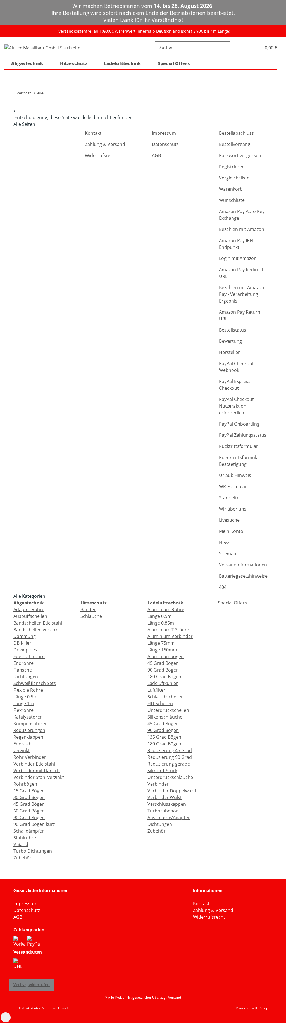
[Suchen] (234, 47)
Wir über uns (232, 509)
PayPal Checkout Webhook (236, 366)
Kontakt (93, 133)
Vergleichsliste (234, 178)
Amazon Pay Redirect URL (241, 272)
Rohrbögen (25, 784)
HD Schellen (160, 703)
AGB (156, 155)
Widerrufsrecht (101, 155)
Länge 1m (23, 703)
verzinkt (21, 750)
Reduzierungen (29, 730)
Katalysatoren (28, 717)
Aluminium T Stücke (168, 630)
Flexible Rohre (28, 690)
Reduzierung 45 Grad (169, 750)
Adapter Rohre (28, 609)
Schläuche (91, 616)
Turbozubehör (162, 811)
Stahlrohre (24, 838)
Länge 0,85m (160, 623)
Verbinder (158, 784)
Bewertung (230, 341)
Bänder (88, 609)
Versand (174, 997)
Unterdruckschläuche (170, 777)
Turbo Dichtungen (32, 851)
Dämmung (24, 636)
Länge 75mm (161, 643)
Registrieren (232, 167)
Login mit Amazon (238, 258)
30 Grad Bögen (29, 797)
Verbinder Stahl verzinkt (38, 777)
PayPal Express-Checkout (235, 384)
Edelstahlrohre (29, 656)
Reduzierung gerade (168, 764)
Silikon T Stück (162, 770)
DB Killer (22, 643)
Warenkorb (231, 189)
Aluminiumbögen (165, 656)
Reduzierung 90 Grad (169, 757)
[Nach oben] (5, 1017)
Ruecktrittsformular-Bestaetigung (240, 460)
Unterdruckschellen (168, 710)
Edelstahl (23, 744)
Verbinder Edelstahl (34, 764)
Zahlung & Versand (105, 144)
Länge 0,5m (25, 697)
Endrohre (23, 663)
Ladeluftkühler (162, 683)
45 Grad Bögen (29, 804)
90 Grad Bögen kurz (34, 824)
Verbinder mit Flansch (36, 770)
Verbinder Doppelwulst (171, 791)
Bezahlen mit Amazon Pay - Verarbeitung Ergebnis (241, 294)
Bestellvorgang (234, 144)
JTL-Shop (261, 1008)
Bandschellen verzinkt (36, 630)
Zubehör (22, 858)
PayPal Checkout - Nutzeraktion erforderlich (237, 406)
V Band (20, 844)
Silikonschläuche (164, 717)
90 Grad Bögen (29, 817)
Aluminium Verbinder (170, 636)
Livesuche (229, 520)
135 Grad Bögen (164, 737)
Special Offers (232, 603)
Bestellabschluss (236, 133)
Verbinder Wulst (164, 797)
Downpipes (25, 650)
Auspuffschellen (30, 616)
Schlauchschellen (165, 697)
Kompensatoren (30, 723)
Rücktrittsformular (238, 446)
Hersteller (229, 352)
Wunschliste (232, 200)
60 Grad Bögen (29, 811)
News (224, 542)
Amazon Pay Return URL (239, 315)
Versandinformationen (243, 565)
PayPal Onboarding (239, 424)
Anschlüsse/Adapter (168, 817)
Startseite (229, 498)
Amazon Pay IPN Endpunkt (236, 243)
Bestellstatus (232, 330)
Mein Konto (231, 531)
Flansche (22, 670)
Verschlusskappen (166, 804)
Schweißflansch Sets (34, 683)
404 (223, 587)
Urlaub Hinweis (235, 475)
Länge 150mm (162, 650)
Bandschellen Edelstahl (37, 623)
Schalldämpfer (28, 831)
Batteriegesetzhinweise (243, 576)
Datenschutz (165, 144)
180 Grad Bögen (164, 677)
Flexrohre (23, 710)
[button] (251, 47)
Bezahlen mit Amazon (241, 229)
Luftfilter (156, 690)
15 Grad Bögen (29, 791)
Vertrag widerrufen (31, 984)
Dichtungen (25, 677)
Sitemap (227, 554)
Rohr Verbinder (29, 757)
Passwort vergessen (240, 155)
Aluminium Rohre (165, 609)
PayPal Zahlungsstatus (242, 435)
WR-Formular (233, 486)
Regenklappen (28, 737)
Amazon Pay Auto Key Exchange (241, 214)
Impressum (164, 133)
